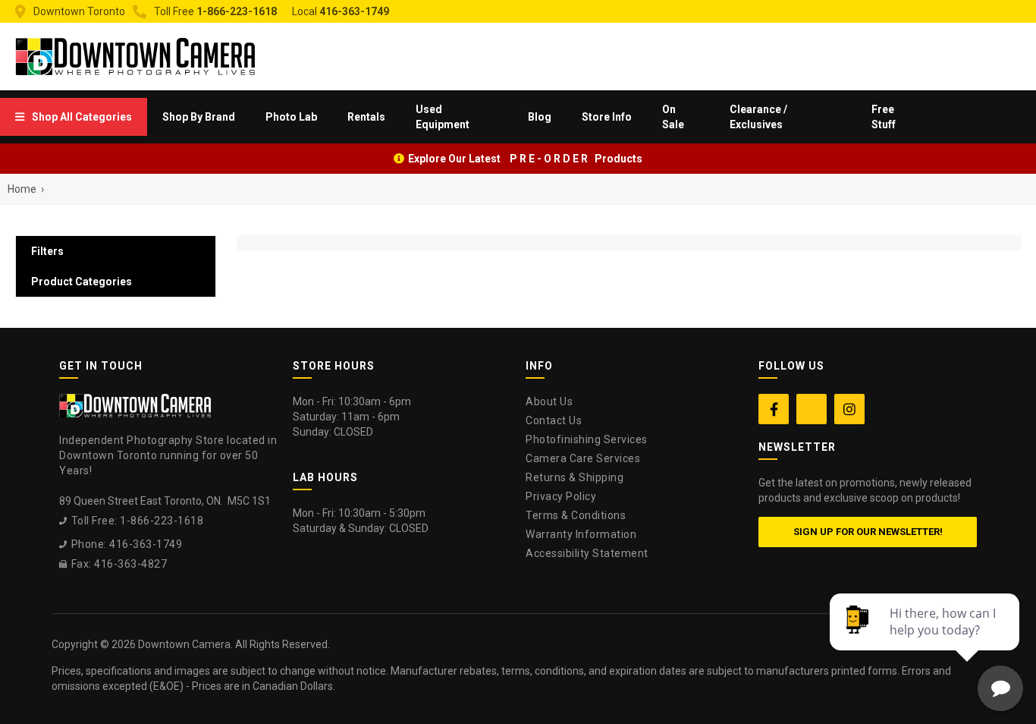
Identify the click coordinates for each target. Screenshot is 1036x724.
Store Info (607, 117)
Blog (539, 117)
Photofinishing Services (587, 439)
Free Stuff (883, 117)
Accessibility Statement (587, 553)
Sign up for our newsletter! (868, 531)
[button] (73, 117)
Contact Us (554, 420)
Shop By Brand (198, 117)
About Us (549, 401)
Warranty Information (581, 534)
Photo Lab (291, 117)
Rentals (366, 117)
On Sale (673, 117)
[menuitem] (74, 117)
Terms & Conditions (576, 515)
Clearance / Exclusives (758, 117)
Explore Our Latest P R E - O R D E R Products (525, 159)
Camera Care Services (583, 458)
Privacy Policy (561, 496)
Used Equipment (442, 117)
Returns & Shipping (574, 477)
